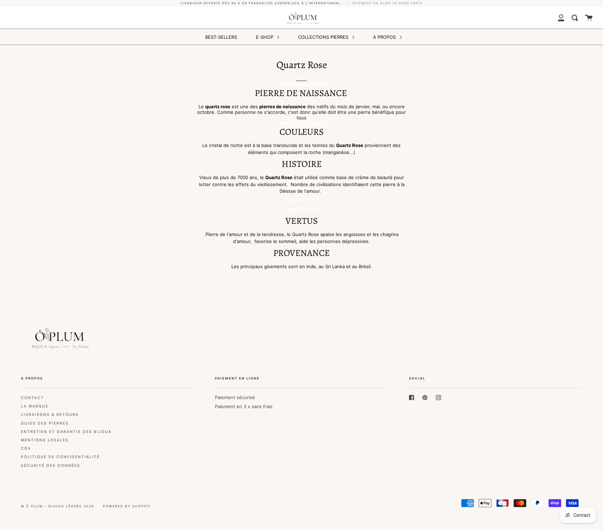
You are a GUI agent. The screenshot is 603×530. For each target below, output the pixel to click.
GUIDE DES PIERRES (45, 423)
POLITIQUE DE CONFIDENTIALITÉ (60, 457)
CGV (26, 448)
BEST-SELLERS (221, 37)
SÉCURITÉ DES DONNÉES (50, 465)
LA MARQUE (35, 406)
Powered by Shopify (127, 506)
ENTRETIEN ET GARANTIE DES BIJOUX (66, 431)
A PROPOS (385, 37)
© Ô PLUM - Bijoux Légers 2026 (57, 506)
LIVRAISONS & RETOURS (50, 414)
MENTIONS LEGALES (45, 440)
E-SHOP (265, 37)
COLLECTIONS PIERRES (324, 37)
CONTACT (32, 398)
